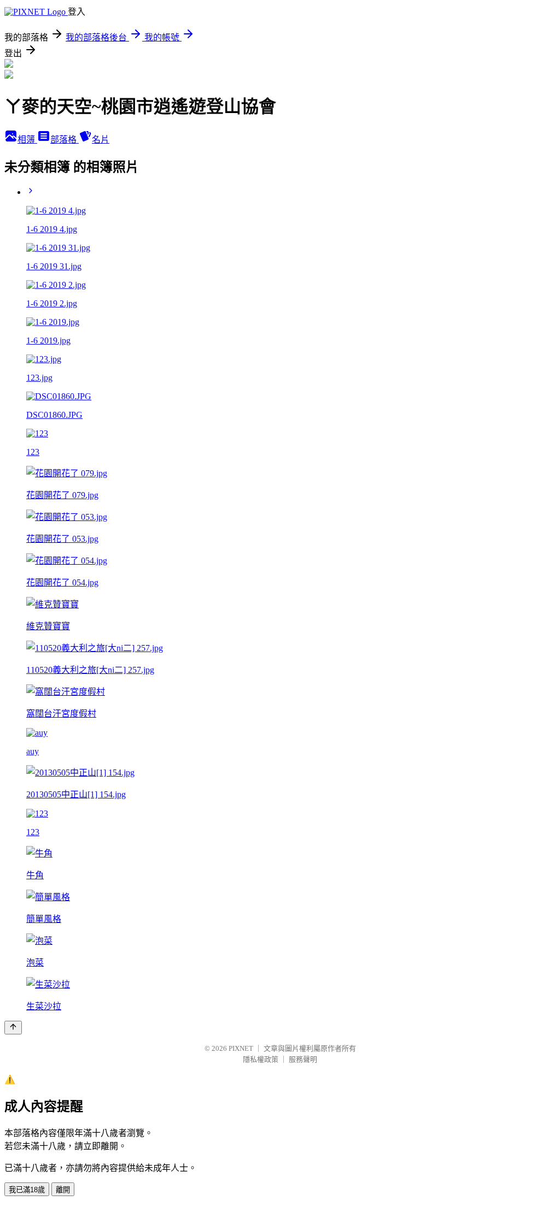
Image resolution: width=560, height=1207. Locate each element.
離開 (63, 1190)
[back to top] (13, 1027)
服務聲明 (303, 1059)
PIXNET (241, 1048)
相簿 (27, 139)
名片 (100, 139)
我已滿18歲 (27, 1190)
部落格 (64, 139)
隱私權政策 (260, 1059)
